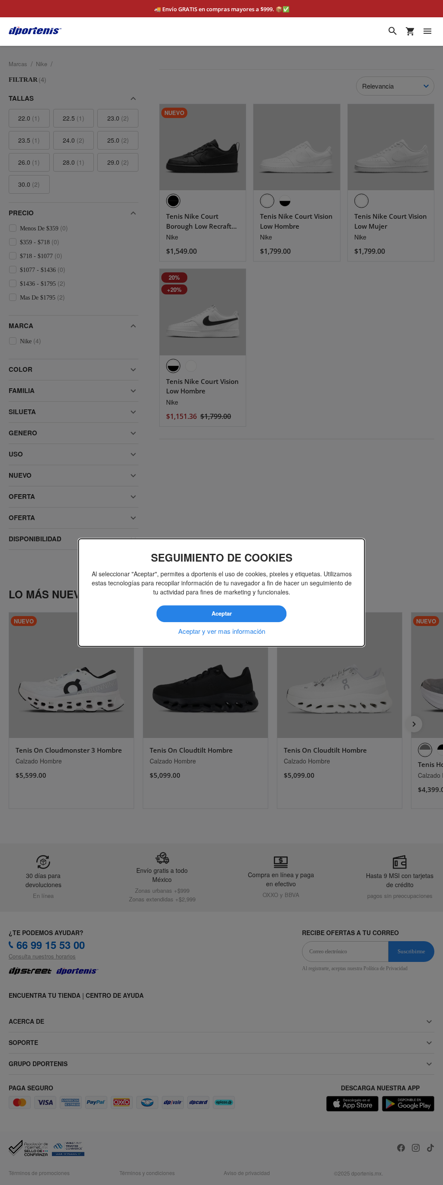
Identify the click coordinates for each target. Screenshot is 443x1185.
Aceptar (221, 614)
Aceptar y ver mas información (221, 630)
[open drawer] (427, 31)
